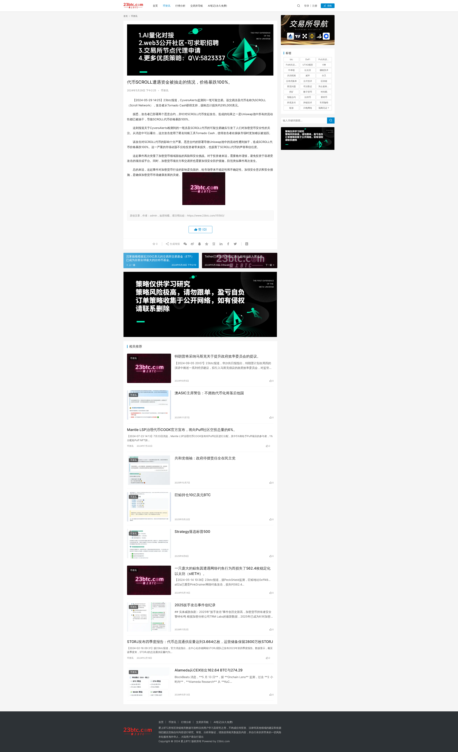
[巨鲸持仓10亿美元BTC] (149, 507)
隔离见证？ (324, 108)
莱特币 (324, 97)
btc (291, 59)
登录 (306, 5)
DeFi (307, 59)
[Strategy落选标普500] (149, 543)
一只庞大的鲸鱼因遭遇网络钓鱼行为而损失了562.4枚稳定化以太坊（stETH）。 (223, 571)
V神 (324, 64)
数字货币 (307, 91)
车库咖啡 (324, 102)
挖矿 (291, 91)
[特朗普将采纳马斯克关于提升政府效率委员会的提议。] (149, 368)
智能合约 (291, 97)
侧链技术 (324, 70)
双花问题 (291, 86)
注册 (314, 5)
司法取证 (307, 86)
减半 (308, 75)
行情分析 (180, 5)
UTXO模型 (308, 64)
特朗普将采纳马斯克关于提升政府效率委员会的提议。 (217, 356)
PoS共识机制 (324, 59)
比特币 (307, 97)
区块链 (324, 81)
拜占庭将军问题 (325, 86)
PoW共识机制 (292, 64)
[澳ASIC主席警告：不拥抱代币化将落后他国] (149, 405)
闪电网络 (307, 108)
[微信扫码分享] (185, 244)
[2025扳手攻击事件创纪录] (149, 617)
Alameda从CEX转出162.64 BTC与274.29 (209, 670)
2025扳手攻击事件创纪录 (195, 605)
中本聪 (291, 70)
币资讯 (166, 5)
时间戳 (324, 91)
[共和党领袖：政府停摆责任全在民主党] (149, 470)
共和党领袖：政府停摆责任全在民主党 (205, 458)
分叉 (324, 75)
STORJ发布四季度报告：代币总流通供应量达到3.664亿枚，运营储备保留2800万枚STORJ (200, 642)
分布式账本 (291, 81)
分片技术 (307, 81)
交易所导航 (196, 5)
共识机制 (291, 75)
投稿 (329, 5)
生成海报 (174, 243)
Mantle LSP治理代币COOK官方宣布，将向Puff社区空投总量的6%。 (182, 430)
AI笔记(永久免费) (217, 5)
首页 (155, 5)
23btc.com (223, 741)
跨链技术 (307, 102)
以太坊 (307, 70)
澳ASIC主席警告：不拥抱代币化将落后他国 (209, 393)
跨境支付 (291, 102)
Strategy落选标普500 (192, 531)
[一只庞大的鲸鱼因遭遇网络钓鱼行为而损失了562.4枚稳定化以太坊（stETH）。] (149, 580)
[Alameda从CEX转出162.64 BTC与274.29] (149, 682)
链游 (291, 108)
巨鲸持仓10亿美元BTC (193, 495)
